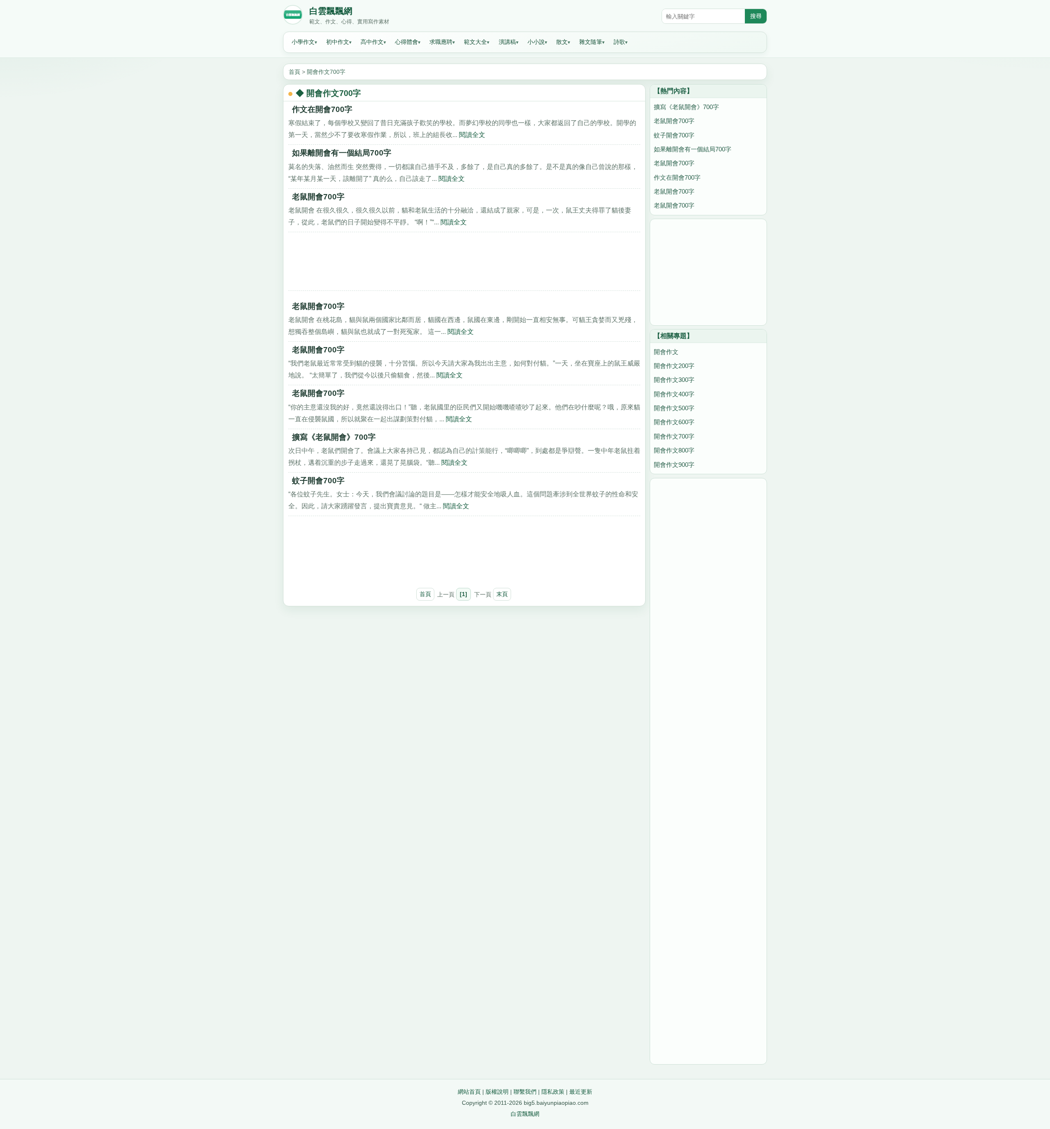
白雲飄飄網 (330, 11)
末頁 (502, 594)
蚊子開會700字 (318, 480)
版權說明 (497, 1091)
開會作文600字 (674, 421)
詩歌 (619, 42)
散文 (562, 42)
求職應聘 (440, 42)
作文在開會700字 (322, 109)
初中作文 (337, 42)
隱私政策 (552, 1091)
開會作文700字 (326, 72)
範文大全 (475, 42)
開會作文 (666, 351)
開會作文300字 (674, 379)
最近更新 (580, 1091)
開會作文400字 (674, 394)
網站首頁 (469, 1091)
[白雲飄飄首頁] (293, 16)
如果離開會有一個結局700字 (341, 153)
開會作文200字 (674, 365)
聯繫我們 (525, 1091)
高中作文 (372, 42)
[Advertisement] (464, 264)
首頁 (294, 72)
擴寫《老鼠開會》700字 (334, 437)
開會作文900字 (674, 464)
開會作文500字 (674, 408)
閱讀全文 (472, 134)
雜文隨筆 (590, 42)
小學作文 (303, 42)
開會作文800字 (674, 450)
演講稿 (507, 42)
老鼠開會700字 (318, 196)
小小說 (536, 42)
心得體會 (406, 42)
